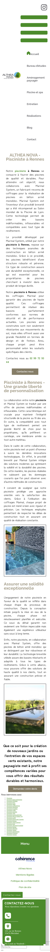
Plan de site (25, 887)
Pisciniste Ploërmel (12, 833)
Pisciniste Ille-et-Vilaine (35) (15, 816)
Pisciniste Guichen (12, 812)
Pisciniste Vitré (11, 813)
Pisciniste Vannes (11, 830)
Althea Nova (25, 868)
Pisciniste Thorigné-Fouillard (15, 825)
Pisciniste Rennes (12, 821)
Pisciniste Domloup (12, 807)
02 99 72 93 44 (11, 920)
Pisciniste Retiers (11, 827)
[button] (25, 371)
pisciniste (20, 171)
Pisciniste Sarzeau (12, 834)
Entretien (32, 104)
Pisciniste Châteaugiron (13, 805)
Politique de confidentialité (25, 881)
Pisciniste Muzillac (12, 828)
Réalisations (34, 115)
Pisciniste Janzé (11, 804)
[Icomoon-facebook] (35, 7)
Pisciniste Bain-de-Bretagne (14, 799)
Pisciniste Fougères (12, 809)
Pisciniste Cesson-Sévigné (14, 815)
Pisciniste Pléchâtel (12, 801)
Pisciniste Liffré (11, 810)
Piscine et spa (35, 92)
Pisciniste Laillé (11, 818)
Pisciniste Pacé (11, 824)
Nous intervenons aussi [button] (11, 794)
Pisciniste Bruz (11, 802)
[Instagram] (44, 7)
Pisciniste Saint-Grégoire (14, 822)
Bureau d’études (36, 65)
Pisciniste (9, 798)
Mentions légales (25, 874)
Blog (29, 127)
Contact (31, 139)
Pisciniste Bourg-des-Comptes (15, 819)
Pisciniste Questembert (13, 831)
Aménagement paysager (36, 79)
